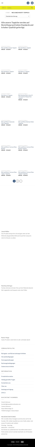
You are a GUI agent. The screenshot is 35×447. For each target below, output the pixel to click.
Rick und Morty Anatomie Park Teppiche (7, 122)
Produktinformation (7, 376)
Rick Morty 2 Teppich (6, 95)
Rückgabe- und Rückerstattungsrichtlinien (13, 353)
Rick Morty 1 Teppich (23, 71)
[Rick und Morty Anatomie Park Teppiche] (9, 111)
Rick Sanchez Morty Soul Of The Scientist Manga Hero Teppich (25, 97)
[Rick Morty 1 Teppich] (26, 61)
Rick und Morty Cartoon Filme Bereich (9, 147)
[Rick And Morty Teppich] (26, 37)
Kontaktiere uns (6, 383)
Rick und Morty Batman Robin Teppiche (26, 122)
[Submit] (31, 7)
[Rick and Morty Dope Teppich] (9, 37)
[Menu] (2, 3)
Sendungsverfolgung (7, 389)
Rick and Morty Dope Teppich (9, 48)
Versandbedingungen (7, 357)
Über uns (4, 386)
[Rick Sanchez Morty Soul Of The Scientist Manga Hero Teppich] (26, 84)
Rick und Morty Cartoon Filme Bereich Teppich (26, 147)
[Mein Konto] (28, 3)
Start (8, 12)
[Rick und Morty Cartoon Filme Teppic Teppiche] (9, 161)
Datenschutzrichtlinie (7, 366)
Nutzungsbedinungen (7, 360)
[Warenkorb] (32, 3)
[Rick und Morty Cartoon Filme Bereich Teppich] (26, 136)
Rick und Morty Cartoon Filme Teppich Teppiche (26, 173)
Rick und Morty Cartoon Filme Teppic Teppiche (9, 173)
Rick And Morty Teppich (24, 48)
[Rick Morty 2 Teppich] (9, 84)
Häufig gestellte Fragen (8, 379)
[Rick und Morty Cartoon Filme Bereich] (9, 136)
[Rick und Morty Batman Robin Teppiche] (26, 111)
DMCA (3, 392)
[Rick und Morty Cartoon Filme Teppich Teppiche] (26, 161)
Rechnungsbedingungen (8, 363)
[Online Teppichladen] (17, 3)
